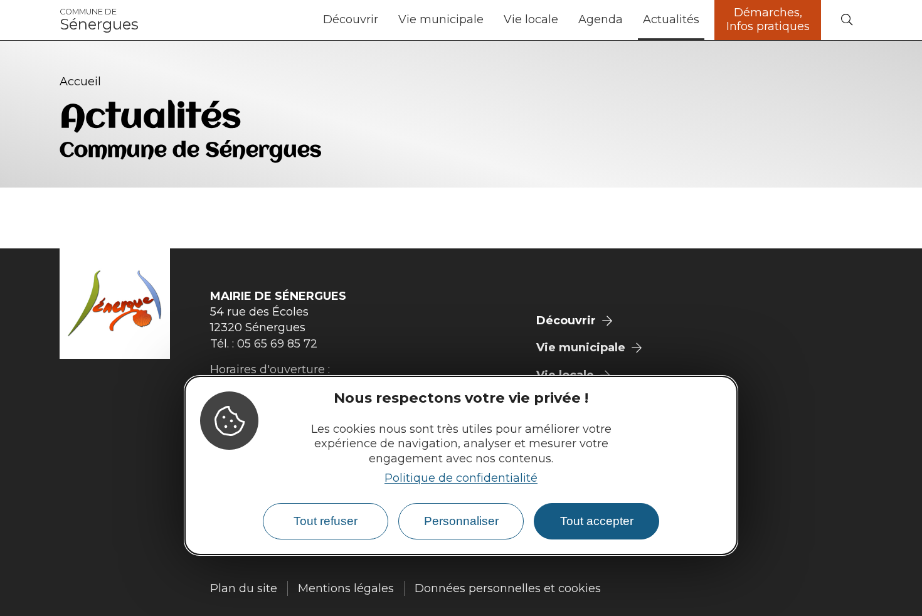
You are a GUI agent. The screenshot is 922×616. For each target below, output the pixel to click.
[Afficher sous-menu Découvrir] (383, 20)
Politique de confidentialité (461, 477)
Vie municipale (441, 19)
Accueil (80, 81)
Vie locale (531, 19)
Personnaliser (461, 521)
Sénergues (99, 20)
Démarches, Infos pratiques (768, 19)
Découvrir (350, 19)
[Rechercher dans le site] (846, 20)
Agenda (600, 19)
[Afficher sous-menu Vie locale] (563, 20)
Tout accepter (596, 521)
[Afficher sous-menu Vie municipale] (488, 20)
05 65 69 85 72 (277, 344)
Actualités (671, 19)
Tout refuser (326, 521)
